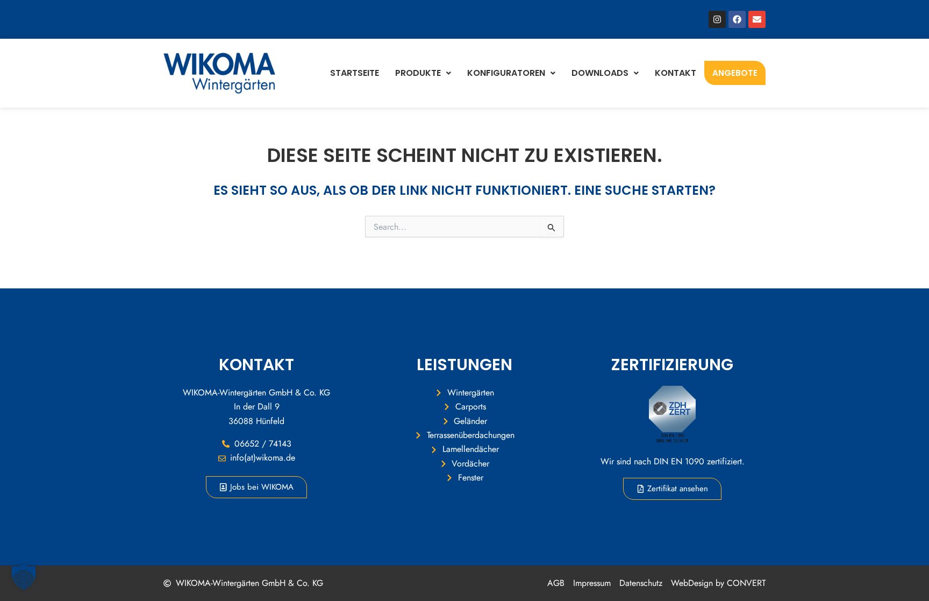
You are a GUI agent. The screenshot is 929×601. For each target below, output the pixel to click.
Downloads (599, 73)
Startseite (354, 73)
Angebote (735, 73)
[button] (23, 577)
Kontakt (675, 73)
